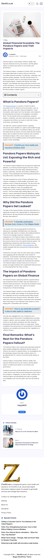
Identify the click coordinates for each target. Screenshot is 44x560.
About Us (4, 505)
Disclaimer (5, 509)
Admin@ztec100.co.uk (18, 497)
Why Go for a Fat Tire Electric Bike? (26, 431)
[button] (31, 3)
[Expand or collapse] (38, 95)
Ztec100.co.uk (7, 3)
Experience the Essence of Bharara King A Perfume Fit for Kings (26, 444)
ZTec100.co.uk (16, 487)
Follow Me (22, 412)
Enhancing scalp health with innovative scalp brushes (19, 543)
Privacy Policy (6, 513)
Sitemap (4, 501)
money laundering (28, 245)
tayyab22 (13, 54)
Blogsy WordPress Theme (22, 557)
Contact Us (5, 497)
